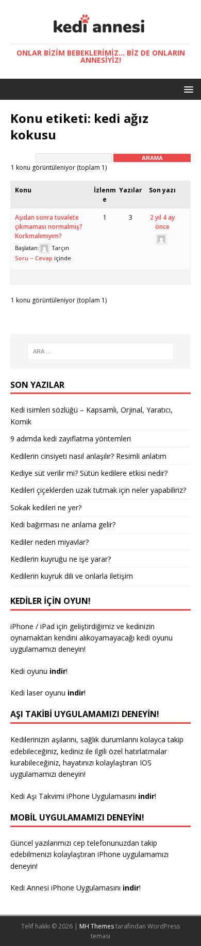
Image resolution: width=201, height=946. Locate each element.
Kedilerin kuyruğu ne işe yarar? (60, 559)
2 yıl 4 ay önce (162, 222)
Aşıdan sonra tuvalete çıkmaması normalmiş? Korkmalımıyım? (48, 226)
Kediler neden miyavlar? (49, 542)
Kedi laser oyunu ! (48, 693)
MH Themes (96, 926)
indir (146, 796)
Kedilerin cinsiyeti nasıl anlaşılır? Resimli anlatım (88, 456)
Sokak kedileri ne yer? (45, 507)
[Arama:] (101, 351)
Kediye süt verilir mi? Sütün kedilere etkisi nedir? (88, 473)
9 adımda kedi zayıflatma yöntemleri (70, 438)
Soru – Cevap (34, 258)
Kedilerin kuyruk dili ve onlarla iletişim (71, 576)
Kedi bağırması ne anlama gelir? (62, 524)
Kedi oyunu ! (39, 671)
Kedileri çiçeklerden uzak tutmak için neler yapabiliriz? (98, 490)
